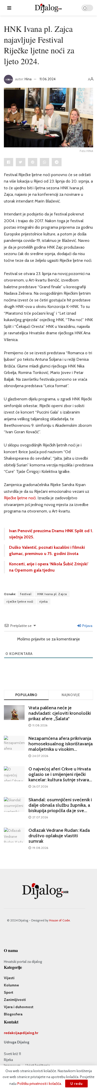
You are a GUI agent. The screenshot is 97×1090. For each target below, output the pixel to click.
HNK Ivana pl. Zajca (52, 594)
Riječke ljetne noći (20, 497)
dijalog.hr (30, 1032)
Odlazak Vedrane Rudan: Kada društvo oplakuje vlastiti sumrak (59, 835)
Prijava (86, 625)
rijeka (43, 601)
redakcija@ (13, 1032)
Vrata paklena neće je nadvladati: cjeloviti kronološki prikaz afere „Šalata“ (59, 713)
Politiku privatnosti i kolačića (39, 1083)
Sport (8, 992)
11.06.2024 (48, 79)
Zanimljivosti (15, 999)
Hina (28, 79)
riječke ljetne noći (19, 601)
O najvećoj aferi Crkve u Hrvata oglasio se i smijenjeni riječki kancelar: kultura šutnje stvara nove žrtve (59, 777)
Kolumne (11, 985)
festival (25, 594)
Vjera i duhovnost (18, 1007)
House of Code (59, 920)
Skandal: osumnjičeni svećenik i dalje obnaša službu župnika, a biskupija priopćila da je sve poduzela (60, 808)
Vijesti (9, 978)
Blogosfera (13, 1014)
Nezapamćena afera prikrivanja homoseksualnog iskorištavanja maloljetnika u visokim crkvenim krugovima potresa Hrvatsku (60, 749)
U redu (76, 1083)
